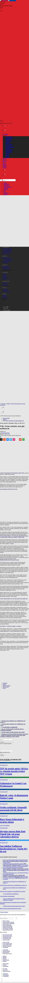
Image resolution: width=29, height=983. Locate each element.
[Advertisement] (14, 326)
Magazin (5, 166)
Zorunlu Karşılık (7, 186)
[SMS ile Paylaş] (23, 439)
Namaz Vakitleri (9, 149)
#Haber (4, 684)
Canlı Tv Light (6, 253)
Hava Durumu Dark (7, 250)
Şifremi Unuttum (6, 291)
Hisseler (7, 154)
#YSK (4, 688)
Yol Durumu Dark (7, 252)
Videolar (5, 308)
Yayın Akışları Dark (7, 260)
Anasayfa (3, 403)
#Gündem (5, 683)
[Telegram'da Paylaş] (11, 439)
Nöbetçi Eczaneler (10, 147)
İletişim (4, 295)
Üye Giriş (5, 289)
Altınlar (7, 156)
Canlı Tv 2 (8, 143)
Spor (4, 162)
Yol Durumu (8, 139)
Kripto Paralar (9, 152)
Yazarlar (4, 167)
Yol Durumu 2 (9, 140)
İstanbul (4, 165)
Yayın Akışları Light (7, 258)
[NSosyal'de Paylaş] (4, 439)
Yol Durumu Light (7, 251)
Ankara (4, 163)
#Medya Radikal (6, 685)
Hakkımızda (5, 297)
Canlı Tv (8, 141)
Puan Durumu (9, 150)
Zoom (5, 192)
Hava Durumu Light (7, 248)
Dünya (4, 159)
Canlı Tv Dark (6, 257)
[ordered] (9, 742)
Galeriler (5, 307)
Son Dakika (5, 134)
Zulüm (5, 183)
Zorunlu (6, 188)
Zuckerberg (6, 185)
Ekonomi (5, 161)
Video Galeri (6, 282)
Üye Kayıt (5, 290)
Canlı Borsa (8, 148)
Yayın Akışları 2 (9, 145)
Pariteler (7, 157)
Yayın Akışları (9, 144)
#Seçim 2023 (6, 687)
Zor (5, 190)
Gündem (5, 158)
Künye (4, 296)
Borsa (6, 920)
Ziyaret (5, 194)
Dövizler (8, 153)
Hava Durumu (9, 136)
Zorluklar (6, 189)
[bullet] (10, 742)
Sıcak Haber (5, 285)
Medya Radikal (6, 418)
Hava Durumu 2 (9, 138)
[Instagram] (14, 439)
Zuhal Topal (6, 184)
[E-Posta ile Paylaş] (20, 439)
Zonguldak (6, 193)
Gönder (2, 742)
